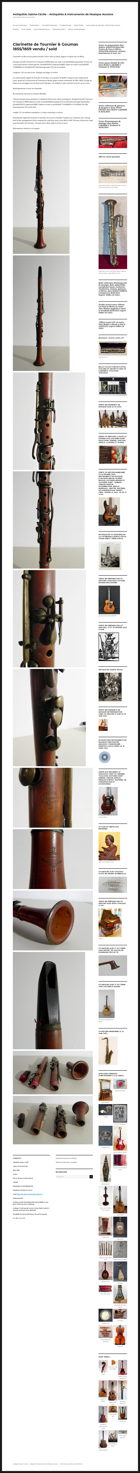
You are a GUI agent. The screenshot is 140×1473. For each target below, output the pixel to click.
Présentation (34, 25)
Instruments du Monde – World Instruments (103, 25)
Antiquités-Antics (58, 29)
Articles (15, 29)
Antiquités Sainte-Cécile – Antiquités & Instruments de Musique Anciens (63, 14)
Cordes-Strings (65, 25)
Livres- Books (26, 29)
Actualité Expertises (49, 25)
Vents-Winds (78, 25)
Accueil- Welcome (20, 25)
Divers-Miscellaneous (42, 29)
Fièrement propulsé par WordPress (71, 1464)
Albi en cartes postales (76, 29)
